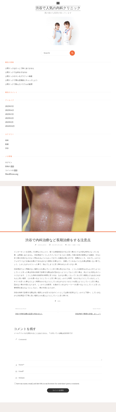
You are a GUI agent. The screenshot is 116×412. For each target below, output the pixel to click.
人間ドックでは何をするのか (16, 72)
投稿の (9, 166)
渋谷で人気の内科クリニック (58, 8)
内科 (7, 140)
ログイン (8, 162)
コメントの (11, 170)
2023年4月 (9, 110)
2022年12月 (10, 126)
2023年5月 (9, 106)
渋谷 (7, 148)
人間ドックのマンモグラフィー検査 (18, 76)
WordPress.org (11, 174)
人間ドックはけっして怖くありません (19, 68)
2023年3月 (9, 114)
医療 (7, 144)
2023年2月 (9, 118)
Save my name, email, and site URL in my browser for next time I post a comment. (47, 384)
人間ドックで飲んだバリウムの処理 (18, 84)
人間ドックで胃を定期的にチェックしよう (21, 80)
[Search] (72, 53)
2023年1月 (9, 122)
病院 (59, 301)
